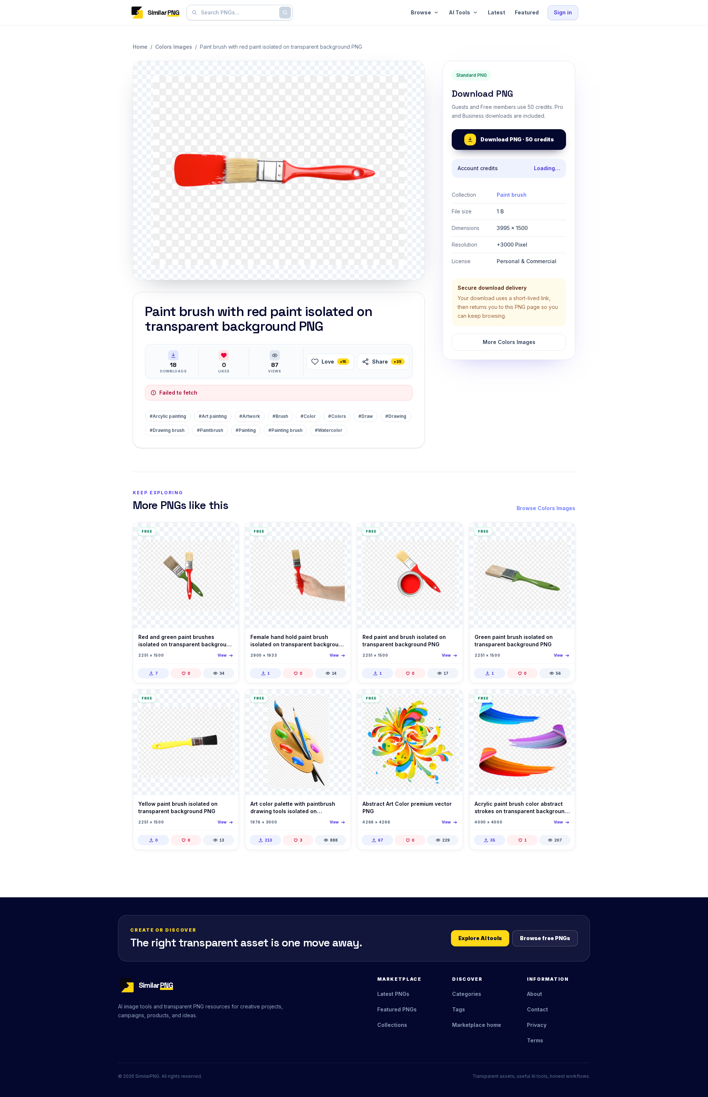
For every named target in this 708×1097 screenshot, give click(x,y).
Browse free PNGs (545, 938)
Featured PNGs (397, 1009)
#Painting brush (285, 430)
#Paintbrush (210, 430)
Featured (527, 12)
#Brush (280, 416)
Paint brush (512, 195)
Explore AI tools (480, 938)
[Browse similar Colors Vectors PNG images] (339, 701)
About (534, 994)
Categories (466, 994)
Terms (535, 1040)
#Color (308, 416)
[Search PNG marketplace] (285, 12)
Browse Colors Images (546, 508)
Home (140, 47)
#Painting (246, 430)
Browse (421, 12)
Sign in (563, 12)
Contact (537, 1009)
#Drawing (395, 416)
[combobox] (238, 12)
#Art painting (213, 416)
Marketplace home (476, 1025)
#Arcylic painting (168, 416)
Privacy (536, 1025)
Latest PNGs (393, 994)
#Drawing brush (167, 430)
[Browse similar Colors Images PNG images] (227, 534)
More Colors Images (509, 342)
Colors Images (173, 47)
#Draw (365, 416)
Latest (496, 12)
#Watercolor (328, 430)
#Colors (337, 416)
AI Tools (459, 12)
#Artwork (249, 416)
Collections (392, 1025)
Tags (458, 1009)
